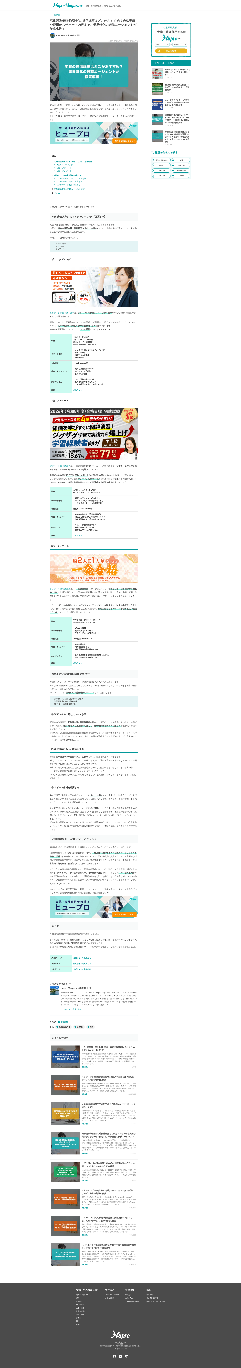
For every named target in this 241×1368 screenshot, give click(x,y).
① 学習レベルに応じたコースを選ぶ (72, 178)
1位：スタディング (65, 164)
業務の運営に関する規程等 (155, 1301)
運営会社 (128, 1295)
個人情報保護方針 (152, 1298)
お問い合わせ (129, 1298)
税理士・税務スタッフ (83, 1295)
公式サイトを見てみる (82, 958)
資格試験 (64, 1022)
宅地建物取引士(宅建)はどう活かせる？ (70, 189)
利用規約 (149, 1295)
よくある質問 (109, 1298)
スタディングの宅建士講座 (62, 313)
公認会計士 (80, 1301)
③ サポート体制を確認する (68, 184)
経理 (77, 1298)
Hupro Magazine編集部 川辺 (68, 35)
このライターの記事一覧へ (72, 1009)
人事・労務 (80, 1308)
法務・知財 (80, 1314)
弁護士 (78, 1318)
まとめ (57, 193)
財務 (77, 1321)
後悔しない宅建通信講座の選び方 (67, 175)
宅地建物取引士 (64, 1027)
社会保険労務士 (81, 1311)
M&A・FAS (80, 1305)
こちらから (77, 390)
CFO (78, 1324)
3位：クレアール (64, 171)
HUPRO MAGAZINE (112, 1295)
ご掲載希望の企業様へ (132, 1301)
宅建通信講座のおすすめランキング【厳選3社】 (73, 161)
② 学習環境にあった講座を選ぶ (70, 181)
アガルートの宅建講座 (60, 466)
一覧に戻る (56, 15)
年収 (91, 1027)
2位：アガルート (64, 168)
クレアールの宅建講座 (60, 588)
